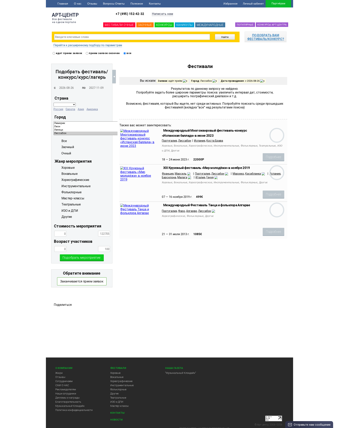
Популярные (245, 24)
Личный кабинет (253, 3)
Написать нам (162, 14)
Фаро (181, 211)
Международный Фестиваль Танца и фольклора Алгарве (206, 205)
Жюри (59, 372)
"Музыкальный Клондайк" (180, 372)
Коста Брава (214, 140)
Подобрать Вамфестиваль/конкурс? (265, 37)
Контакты (155, 3)
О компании (63, 368)
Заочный (67, 147)
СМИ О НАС (62, 385)
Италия (200, 177)
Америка (92, 109)
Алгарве (191, 211)
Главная (62, 3)
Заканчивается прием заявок (81, 281)
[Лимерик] (116, 123)
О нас (77, 3)
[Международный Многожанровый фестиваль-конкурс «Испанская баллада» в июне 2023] (139, 146)
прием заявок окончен (104, 53)
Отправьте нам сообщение (312, 424)
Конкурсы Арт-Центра (272, 24)
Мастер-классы (119, 405)
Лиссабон (184, 140)
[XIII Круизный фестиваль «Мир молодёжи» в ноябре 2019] (139, 179)
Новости (116, 419)
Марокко (238, 173)
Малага (182, 177)
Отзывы (92, 3)
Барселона (169, 177)
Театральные (118, 397)
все (128, 53)
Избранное (230, 3)
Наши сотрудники (65, 393)
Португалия (169, 140)
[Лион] (116, 126)
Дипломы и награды (67, 397)
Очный (66, 153)
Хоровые (115, 372)
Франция (168, 173)
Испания (199, 140)
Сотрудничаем (64, 381)
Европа (70, 109)
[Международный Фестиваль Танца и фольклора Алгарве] (139, 213)
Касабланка (253, 173)
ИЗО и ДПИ (116, 401)
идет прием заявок (68, 53)
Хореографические (121, 381)
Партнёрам (278, 3)
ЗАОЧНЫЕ (145, 25)
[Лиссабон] (116, 133)
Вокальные (116, 377)
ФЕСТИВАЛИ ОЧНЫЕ (119, 25)
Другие (114, 393)
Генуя (210, 177)
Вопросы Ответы (114, 3)
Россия (58, 109)
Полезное (136, 3)
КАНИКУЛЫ (184, 25)
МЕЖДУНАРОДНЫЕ (210, 25)
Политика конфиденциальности (74, 410)
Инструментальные (122, 385)
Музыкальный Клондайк (70, 405)
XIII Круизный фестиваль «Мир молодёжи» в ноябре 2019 (206, 168)
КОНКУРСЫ (164, 25)
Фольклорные (118, 389)
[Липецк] (116, 130)
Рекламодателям (65, 389)
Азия (81, 109)
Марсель (181, 173)
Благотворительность (68, 401)
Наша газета (174, 368)
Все (64, 141)
